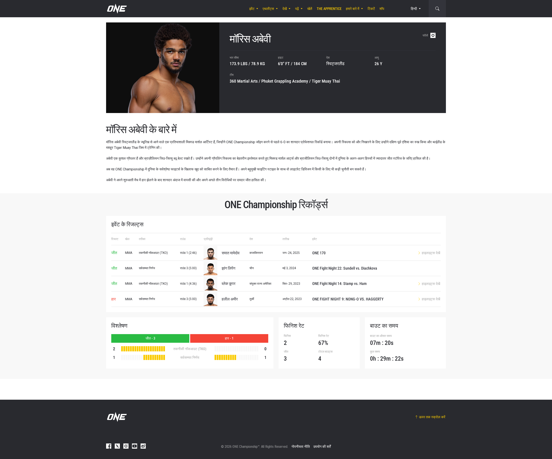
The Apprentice (329, 9)
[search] (437, 8)
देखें (284, 9)
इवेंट (251, 9)
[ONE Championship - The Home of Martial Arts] (116, 8)
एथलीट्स (268, 9)
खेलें (309, 9)
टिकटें (371, 9)
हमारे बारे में (352, 9)
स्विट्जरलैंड (335, 63)
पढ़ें (297, 9)
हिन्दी (414, 9)
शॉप (382, 9)
